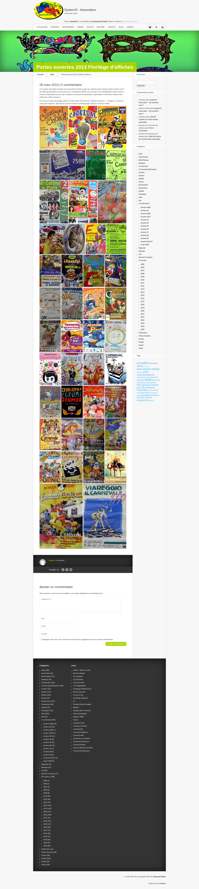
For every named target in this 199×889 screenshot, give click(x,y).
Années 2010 (145, 217)
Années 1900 (145, 207)
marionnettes (153, 390)
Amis (140, 154)
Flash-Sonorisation (80, 714)
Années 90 (145, 238)
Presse (141, 339)
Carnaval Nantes (79, 745)
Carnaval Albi (78, 729)
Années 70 (145, 232)
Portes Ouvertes (144, 336)
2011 (142, 283)
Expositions (143, 188)
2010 (142, 280)
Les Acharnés (78, 679)
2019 (142, 308)
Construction (143, 166)
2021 (142, 314)
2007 (142, 270)
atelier (156, 369)
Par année (142, 260)
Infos (140, 197)
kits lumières (148, 387)
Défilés (141, 179)
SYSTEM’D (54, 27)
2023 (142, 320)
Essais (141, 182)
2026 (142, 329)
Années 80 (145, 235)
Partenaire (153, 393)
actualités (143, 363)
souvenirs (143, 400)
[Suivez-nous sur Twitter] (150, 27)
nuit (140, 254)
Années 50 (145, 226)
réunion (141, 397)
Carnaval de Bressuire (81, 751)
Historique (142, 194)
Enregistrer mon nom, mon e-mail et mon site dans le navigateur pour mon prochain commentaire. (77, 639)
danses (140, 380)
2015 (142, 295)
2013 (52, 74)
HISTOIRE (101, 27)
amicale (154, 363)
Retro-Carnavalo (79, 692)
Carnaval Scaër (79, 723)
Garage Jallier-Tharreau (82, 710)
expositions (142, 382)
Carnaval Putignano (80, 732)
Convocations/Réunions (147, 169)
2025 (142, 326)
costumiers (152, 377)
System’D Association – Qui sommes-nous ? (149, 102)
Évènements (143, 185)
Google (63, 570)
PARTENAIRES (68, 27)
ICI (74, 701)
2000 (142, 264)
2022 (142, 317)
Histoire (154, 385)
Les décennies (144, 203)
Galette (141, 191)
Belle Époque (144, 160)
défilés (148, 379)
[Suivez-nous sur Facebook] (156, 27)
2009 (142, 277)
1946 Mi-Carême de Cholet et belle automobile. (148, 119)
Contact (112, 27)
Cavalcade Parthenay (81, 741)
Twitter (70, 570)
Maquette (142, 248)
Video (141, 348)
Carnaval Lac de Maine (81, 738)
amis (140, 366)
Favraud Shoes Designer (82, 704)
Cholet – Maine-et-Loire (81, 670)
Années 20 (145, 210)
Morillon (76, 707)
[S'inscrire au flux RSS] (163, 27)
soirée (148, 397)
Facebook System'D (80, 698)
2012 (142, 286)
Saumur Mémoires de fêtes (83, 748)
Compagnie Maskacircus (82, 689)
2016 (142, 298)
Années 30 (145, 220)
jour (140, 200)
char (146, 371)
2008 (142, 273)
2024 (142, 323)
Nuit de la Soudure (145, 257)
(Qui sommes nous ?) (129, 21)
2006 (142, 267)
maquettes (142, 390)
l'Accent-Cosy (78, 695)
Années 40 (145, 223)
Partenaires (143, 333)
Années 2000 (145, 213)
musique (140, 393)
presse (139, 395)
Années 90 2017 (147, 241)
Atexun (163, 883)
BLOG (121, 27)
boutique (139, 372)
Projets (141, 342)
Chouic (75, 720)
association (144, 369)
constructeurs (145, 374)
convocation (142, 377)
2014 (142, 292)
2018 (142, 305)
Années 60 (145, 229)
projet (146, 395)
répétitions (154, 395)
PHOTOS (90, 27)
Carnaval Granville (80, 726)
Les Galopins (78, 676)
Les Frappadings (79, 686)
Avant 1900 (145, 245)
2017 (142, 301)
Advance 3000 (78, 717)
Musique (142, 251)
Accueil (40, 74)
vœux (151, 400)
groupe (146, 384)
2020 (142, 311)
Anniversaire (143, 157)
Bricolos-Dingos (79, 673)
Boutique (142, 163)
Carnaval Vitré (78, 735)
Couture (142, 172)
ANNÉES (130, 27)
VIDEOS (80, 27)
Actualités (42, 27)
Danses (141, 175)
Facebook (67, 570)
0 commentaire (71, 84)
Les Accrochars (78, 683)
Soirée (141, 345)
